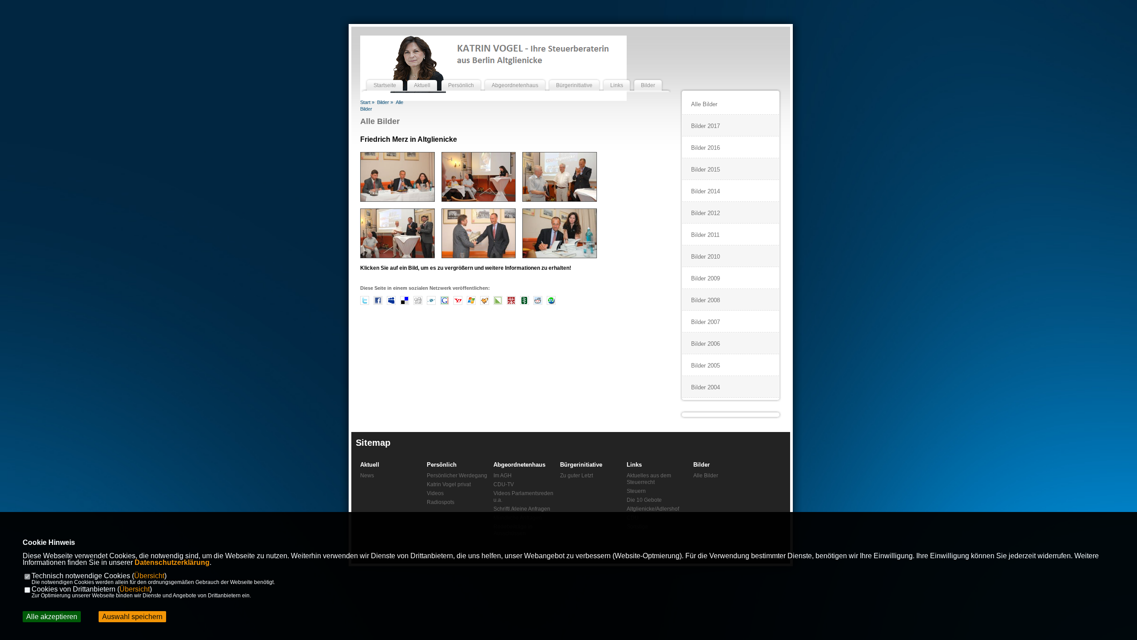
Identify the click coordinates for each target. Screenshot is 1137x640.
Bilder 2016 (705, 147)
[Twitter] (364, 303)
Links (634, 464)
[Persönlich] (461, 77)
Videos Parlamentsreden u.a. (523, 496)
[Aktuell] (422, 77)
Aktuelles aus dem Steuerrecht (649, 478)
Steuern (636, 491)
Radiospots (440, 502)
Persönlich (442, 464)
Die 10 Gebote (644, 500)
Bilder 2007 (705, 322)
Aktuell (369, 464)
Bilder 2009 (705, 278)
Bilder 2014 (705, 191)
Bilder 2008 (705, 300)
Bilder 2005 (705, 365)
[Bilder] (648, 77)
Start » (367, 102)
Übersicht (149, 576)
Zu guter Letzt (576, 475)
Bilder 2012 (705, 213)
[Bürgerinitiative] (574, 77)
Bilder (701, 464)
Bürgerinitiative (581, 464)
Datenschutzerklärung (172, 562)
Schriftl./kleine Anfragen (521, 509)
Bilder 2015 (705, 169)
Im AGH (502, 475)
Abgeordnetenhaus (519, 464)
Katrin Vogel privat (449, 484)
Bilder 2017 (705, 126)
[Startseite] (385, 77)
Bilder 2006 (705, 343)
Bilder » (385, 102)
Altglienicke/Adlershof (653, 509)
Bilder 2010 (705, 256)
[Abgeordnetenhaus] (515, 77)
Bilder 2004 (705, 387)
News (367, 475)
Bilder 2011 (705, 235)
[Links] (616, 77)
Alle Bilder (380, 121)
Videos (435, 493)
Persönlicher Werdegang (457, 475)
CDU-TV (503, 484)
